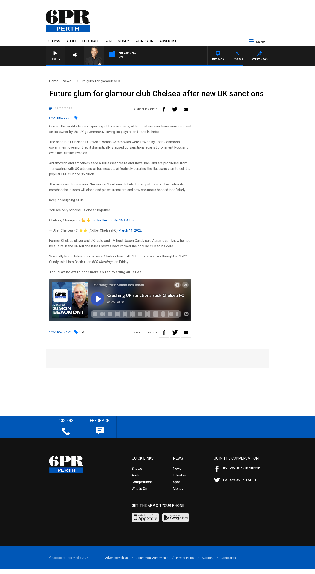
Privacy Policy (185, 557)
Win (108, 41)
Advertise (168, 41)
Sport (177, 482)
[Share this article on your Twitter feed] (175, 109)
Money (123, 41)
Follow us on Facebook (241, 468)
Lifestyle (179, 475)
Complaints (228, 557)
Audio (71, 41)
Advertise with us (116, 557)
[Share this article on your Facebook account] (164, 109)
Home (53, 81)
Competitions (142, 482)
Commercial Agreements (152, 557)
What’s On (144, 41)
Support (207, 557)
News (67, 81)
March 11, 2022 (130, 230)
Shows (54, 41)
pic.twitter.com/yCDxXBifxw (113, 220)
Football (90, 41)
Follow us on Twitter (241, 479)
